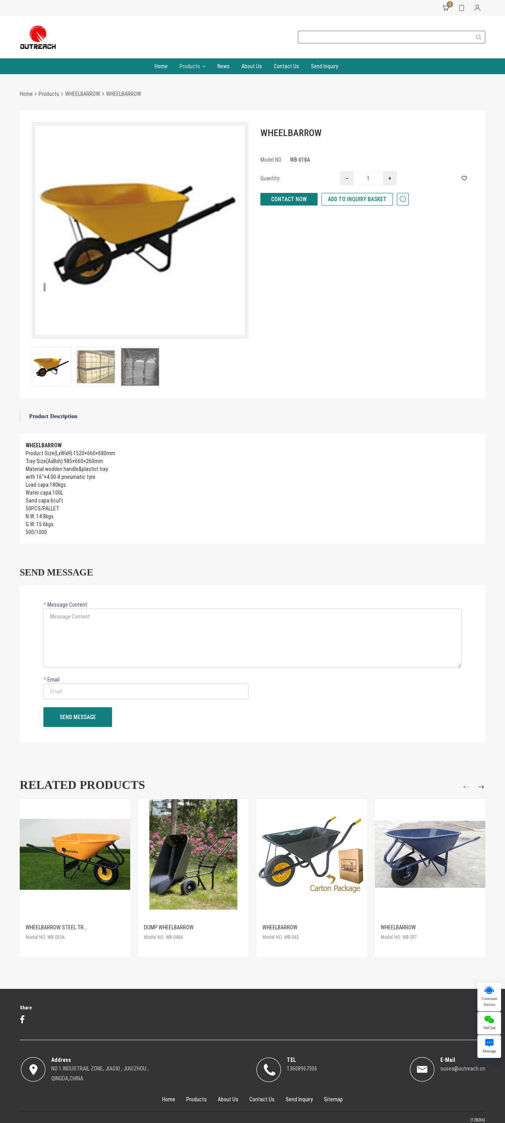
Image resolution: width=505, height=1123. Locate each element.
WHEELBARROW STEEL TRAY (57, 927)
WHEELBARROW (82, 94)
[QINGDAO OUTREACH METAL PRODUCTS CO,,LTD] (38, 37)
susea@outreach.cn (462, 1068)
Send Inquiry (324, 66)
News (223, 66)
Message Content (66, 605)
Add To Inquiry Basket (357, 199)
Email (53, 679)
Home (161, 66)
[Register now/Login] (477, 8)
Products (190, 66)
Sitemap (333, 1099)
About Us (251, 66)
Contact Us (286, 66)
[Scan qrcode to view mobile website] (461, 8)
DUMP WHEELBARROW (169, 927)
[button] (467, 788)
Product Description (53, 416)
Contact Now (289, 199)
